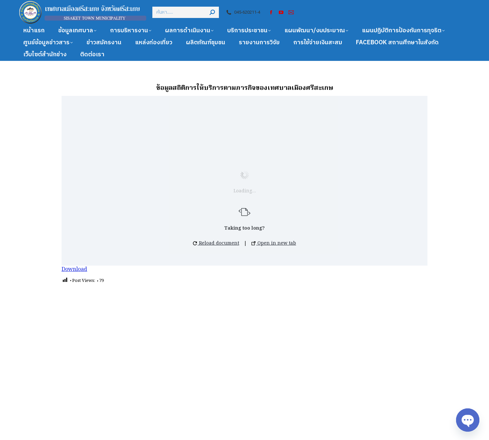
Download (74, 269)
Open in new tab (276, 243)
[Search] (212, 12)
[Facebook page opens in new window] (271, 12)
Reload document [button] (218, 243)
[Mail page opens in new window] (291, 12)
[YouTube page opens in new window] (281, 12)
